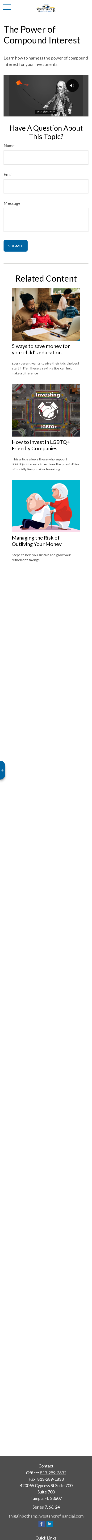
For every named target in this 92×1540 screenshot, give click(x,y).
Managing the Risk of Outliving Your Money (37, 540)
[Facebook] (41, 1524)
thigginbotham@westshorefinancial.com (46, 1516)
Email (8, 174)
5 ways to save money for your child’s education (41, 349)
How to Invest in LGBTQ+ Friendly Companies (41, 445)
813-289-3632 (53, 1472)
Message (12, 203)
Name (9, 145)
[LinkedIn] (49, 1524)
